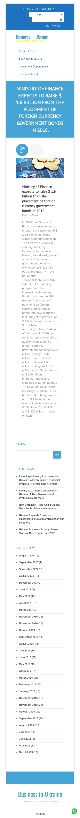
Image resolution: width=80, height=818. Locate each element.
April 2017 (25, 603)
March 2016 (26, 677)
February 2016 (27, 684)
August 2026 (26, 555)
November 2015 (28, 704)
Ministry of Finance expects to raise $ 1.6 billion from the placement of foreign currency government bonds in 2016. (39, 198)
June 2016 (25, 657)
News (35, 215)
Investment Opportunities (34, 66)
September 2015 (28, 718)
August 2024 (26, 576)
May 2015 (24, 745)
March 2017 (26, 609)
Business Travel (28, 74)
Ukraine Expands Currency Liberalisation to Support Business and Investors (41, 519)
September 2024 (28, 569)
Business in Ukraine (32, 36)
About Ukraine (27, 51)
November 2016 (28, 623)
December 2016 (28, 616)
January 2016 (27, 691)
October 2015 (27, 711)
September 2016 (28, 637)
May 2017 (24, 596)
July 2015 (24, 732)
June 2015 (25, 738)
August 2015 (26, 725)
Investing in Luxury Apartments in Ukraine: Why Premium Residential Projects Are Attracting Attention (39, 480)
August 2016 (26, 643)
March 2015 (26, 752)
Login (46, 25)
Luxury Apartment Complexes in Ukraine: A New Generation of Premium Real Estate (38, 494)
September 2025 (28, 562)
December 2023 (28, 582)
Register (56, 25)
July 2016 (24, 650)
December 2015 (28, 698)
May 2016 (24, 664)
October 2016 (27, 630)
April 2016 (25, 671)
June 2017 (25, 589)
